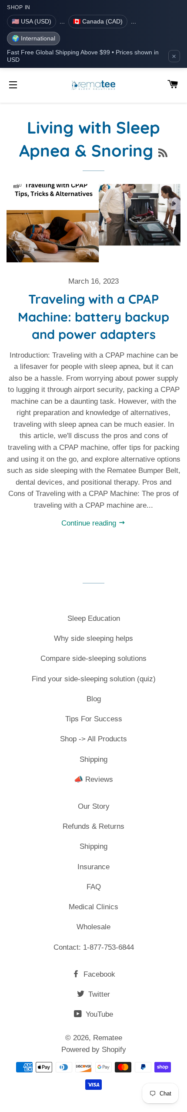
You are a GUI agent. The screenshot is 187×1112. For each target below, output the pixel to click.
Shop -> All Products (93, 739)
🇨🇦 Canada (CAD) (98, 21)
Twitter (98, 994)
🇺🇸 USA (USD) (31, 21)
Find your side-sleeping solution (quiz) (94, 679)
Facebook (98, 974)
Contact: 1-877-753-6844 (93, 947)
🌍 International (33, 38)
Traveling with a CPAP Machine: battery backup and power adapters (93, 316)
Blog (94, 699)
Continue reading (89, 523)
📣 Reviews (93, 779)
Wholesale (93, 927)
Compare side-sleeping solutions (93, 658)
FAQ (94, 887)
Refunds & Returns (93, 826)
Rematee (107, 1038)
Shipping (93, 759)
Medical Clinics (93, 907)
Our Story (94, 806)
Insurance (93, 867)
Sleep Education (93, 618)
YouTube (98, 1014)
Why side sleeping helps (93, 638)
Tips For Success (93, 719)
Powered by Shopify (93, 1049)
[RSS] (163, 153)
